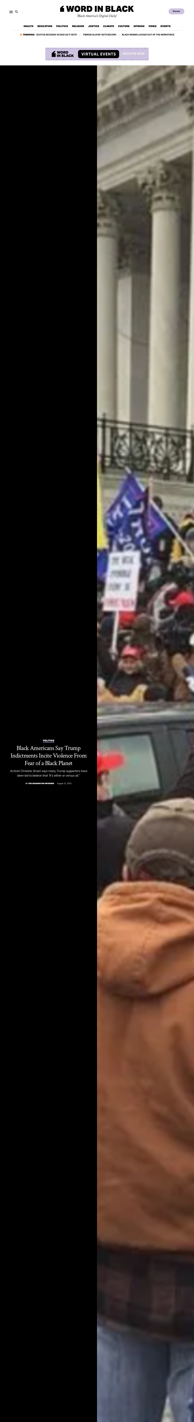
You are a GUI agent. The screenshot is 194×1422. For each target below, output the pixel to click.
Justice (93, 26)
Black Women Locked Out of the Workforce (148, 34)
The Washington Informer (41, 783)
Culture (124, 26)
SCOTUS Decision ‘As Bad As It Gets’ (56, 34)
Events (165, 26)
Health (28, 26)
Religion (78, 26)
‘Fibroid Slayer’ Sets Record (99, 34)
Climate (108, 26)
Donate (176, 11)
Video (152, 26)
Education (44, 26)
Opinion (138, 26)
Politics (62, 26)
